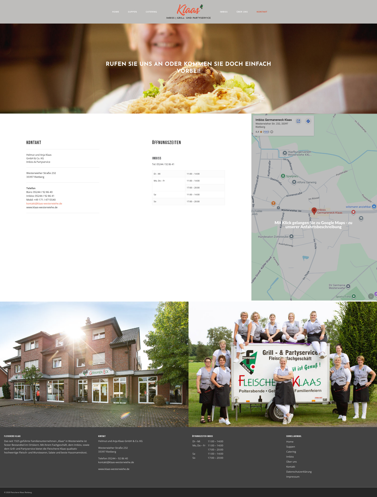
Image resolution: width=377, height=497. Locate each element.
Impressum (293, 476)
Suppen (290, 446)
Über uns (291, 461)
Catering (291, 451)
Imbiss (290, 456)
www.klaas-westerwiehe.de (113, 469)
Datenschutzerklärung (299, 471)
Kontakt (290, 466)
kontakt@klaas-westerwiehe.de (44, 203)
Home (290, 441)
